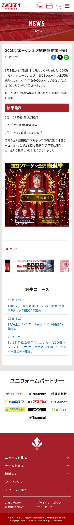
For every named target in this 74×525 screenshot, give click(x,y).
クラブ (13, 249)
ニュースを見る (16, 457)
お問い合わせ (13, 503)
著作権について (15, 507)
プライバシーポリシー (50, 503)
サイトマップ (44, 507)
